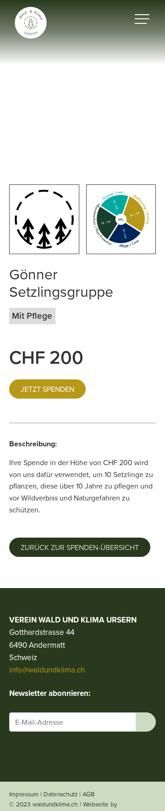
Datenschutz (60, 793)
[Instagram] (31, 755)
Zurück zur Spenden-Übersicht (80, 547)
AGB (88, 793)
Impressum (23, 793)
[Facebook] (14, 755)
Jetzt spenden (47, 389)
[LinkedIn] (48, 755)
